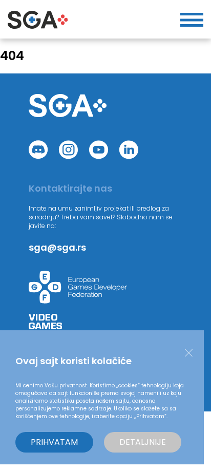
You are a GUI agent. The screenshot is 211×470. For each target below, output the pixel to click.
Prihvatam (54, 442)
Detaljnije (142, 442)
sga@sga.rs (57, 247)
